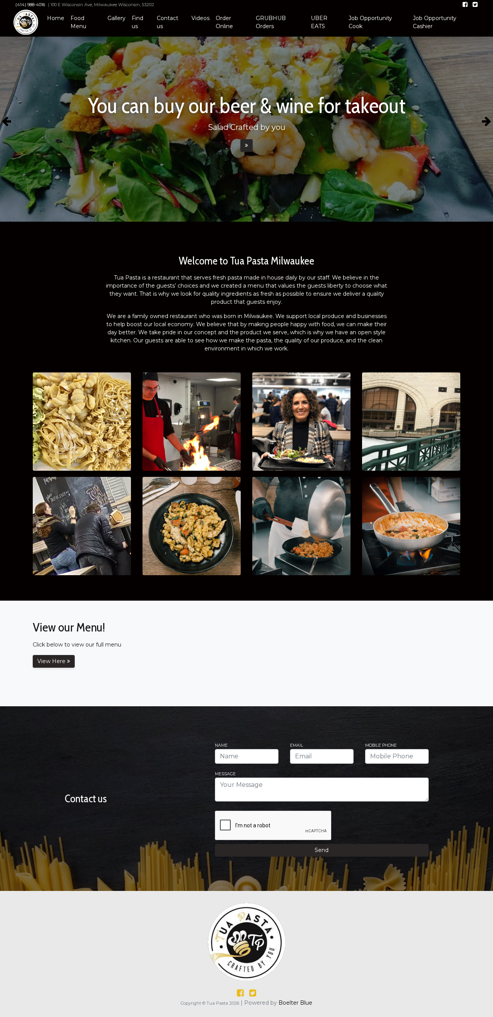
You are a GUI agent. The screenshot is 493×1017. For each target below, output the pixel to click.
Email (296, 746)
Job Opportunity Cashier (434, 22)
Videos (200, 18)
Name (221, 746)
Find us (137, 22)
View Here (52, 661)
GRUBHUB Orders (271, 22)
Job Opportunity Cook (370, 22)
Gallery (116, 18)
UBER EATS (319, 22)
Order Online (224, 22)
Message (225, 774)
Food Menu (78, 22)
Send (322, 850)
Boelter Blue (295, 1002)
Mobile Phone (381, 746)
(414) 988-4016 (30, 4)
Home (55, 18)
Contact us (167, 22)
